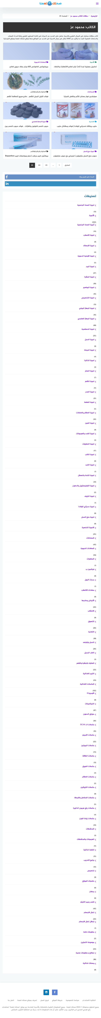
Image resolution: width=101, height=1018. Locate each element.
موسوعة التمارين (87, 942)
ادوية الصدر (89, 392)
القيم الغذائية (88, 673)
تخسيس (90, 870)
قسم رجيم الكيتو (87, 902)
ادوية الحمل (89, 339)
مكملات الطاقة (88, 756)
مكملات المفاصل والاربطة (84, 797)
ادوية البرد (90, 266)
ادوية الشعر (89, 381)
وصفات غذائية (88, 963)
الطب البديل (89, 652)
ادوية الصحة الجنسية (85, 205)
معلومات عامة (88, 932)
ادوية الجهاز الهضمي (86, 318)
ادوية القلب (89, 454)
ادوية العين (89, 423)
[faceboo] (55, 992)
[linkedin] (46, 992)
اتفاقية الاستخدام (89, 1000)
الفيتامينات (89, 704)
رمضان (91, 891)
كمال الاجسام (89, 912)
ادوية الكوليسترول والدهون (83, 486)
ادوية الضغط (89, 402)
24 (39, 165)
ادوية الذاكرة (89, 360)
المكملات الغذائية (87, 684)
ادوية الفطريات (88, 444)
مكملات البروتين (87, 745)
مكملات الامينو (88, 735)
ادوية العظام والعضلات (85, 413)
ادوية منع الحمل (87, 517)
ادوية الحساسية (88, 329)
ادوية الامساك (88, 245)
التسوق (91, 621)
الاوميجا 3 (90, 693)
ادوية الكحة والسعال (86, 475)
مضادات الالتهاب (87, 590)
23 (46, 165)
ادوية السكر (89, 371)
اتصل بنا (11, 1000)
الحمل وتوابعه (88, 642)
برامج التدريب (89, 860)
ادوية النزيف (89, 496)
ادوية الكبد (89, 465)
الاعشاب (91, 611)
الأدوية (91, 215)
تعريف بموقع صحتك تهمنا (27, 1000)
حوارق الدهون (88, 714)
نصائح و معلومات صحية (85, 953)
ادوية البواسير (88, 287)
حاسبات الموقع (88, 881)
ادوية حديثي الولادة (86, 506)
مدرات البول (89, 580)
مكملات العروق (88, 766)
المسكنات (90, 538)
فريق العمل (44, 1000)
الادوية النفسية (88, 527)
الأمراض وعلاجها (88, 600)
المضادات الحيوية (87, 548)
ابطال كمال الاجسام (86, 921)
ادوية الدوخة (89, 350)
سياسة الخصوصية (72, 1000)
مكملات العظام (88, 777)
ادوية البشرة (89, 277)
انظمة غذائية (88, 850)
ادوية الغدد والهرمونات (85, 433)
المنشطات (90, 829)
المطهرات (90, 559)
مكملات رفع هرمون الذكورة (83, 808)
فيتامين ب (90, 569)
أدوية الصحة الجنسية (85, 225)
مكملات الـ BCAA (87, 724)
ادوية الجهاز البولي (86, 308)
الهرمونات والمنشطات (85, 839)
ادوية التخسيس (87, 298)
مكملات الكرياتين (87, 787)
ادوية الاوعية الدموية (86, 256)
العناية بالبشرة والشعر (85, 663)
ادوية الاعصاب (88, 235)
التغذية (91, 632)
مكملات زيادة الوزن (86, 818)
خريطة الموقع (57, 1000)
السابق (67, 165)
